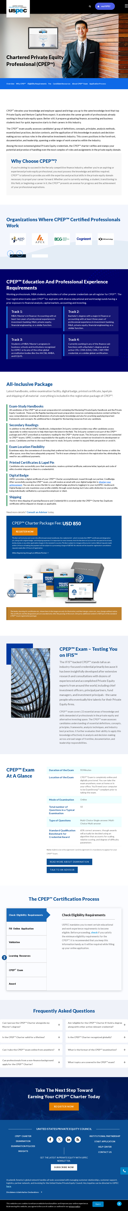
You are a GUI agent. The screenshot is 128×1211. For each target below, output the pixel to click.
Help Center (105, 1147)
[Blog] (78, 1139)
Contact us (105, 1152)
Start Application (104, 1141)
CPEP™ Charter (23, 1136)
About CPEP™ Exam (80, 84)
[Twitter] (59, 1139)
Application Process (97, 84)
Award (12, 983)
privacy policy (74, 1206)
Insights (23, 1151)
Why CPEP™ (21, 84)
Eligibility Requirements (37, 84)
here (8, 1186)
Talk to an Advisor (62, 870)
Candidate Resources (61, 84)
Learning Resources (19, 955)
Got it (98, 1204)
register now (25, 531)
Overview (10, 84)
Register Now (64, 1106)
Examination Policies (23, 1146)
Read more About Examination (69, 862)
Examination (23, 1141)
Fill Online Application (21, 928)
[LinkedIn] (68, 1139)
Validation (14, 942)
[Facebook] (50, 1139)
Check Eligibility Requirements (26, 915)
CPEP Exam (16, 970)
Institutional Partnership (104, 1136)
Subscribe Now (64, 1167)
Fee (49, 84)
